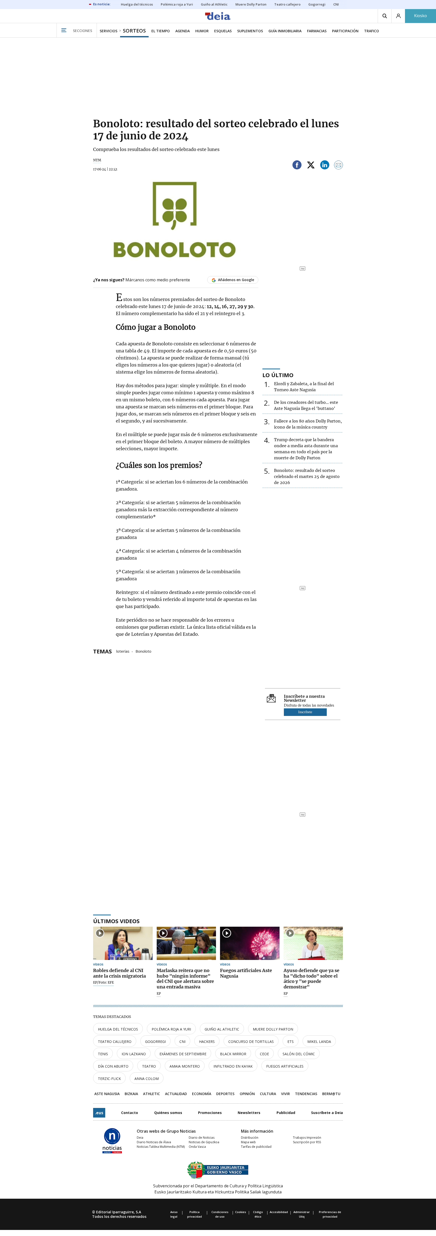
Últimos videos (116, 921)
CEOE (264, 1053)
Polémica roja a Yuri (171, 1029)
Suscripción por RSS (307, 1142)
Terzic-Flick (109, 1078)
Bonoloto (143, 651)
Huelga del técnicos (118, 1029)
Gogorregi (155, 1041)
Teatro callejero (114, 1041)
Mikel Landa (319, 1041)
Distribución (249, 1137)
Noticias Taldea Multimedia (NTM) (161, 1146)
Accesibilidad (279, 1212)
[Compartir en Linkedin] (324, 165)
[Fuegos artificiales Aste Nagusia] (250, 943)
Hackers (207, 1041)
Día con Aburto (113, 1066)
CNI (182, 1041)
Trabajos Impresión (307, 1137)
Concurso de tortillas (251, 1041)
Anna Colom (146, 1078)
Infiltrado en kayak (233, 1066)
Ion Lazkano (134, 1053)
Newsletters (249, 1112)
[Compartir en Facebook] (297, 165)
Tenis (103, 1053)
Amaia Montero (185, 1066)
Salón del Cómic (299, 1053)
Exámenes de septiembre (182, 1053)
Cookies (240, 1212)
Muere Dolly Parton (273, 1029)
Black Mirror (233, 1053)
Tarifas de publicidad (256, 1146)
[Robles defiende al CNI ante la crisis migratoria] (123, 943)
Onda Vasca (197, 1146)
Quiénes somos (168, 1112)
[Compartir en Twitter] (310, 165)
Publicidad (286, 1112)
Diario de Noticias (201, 1137)
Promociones (210, 1112)
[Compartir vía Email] (338, 165)
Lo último (277, 375)
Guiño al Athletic (222, 1029)
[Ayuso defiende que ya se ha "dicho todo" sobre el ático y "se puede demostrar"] (313, 943)
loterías (122, 651)
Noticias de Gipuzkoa (204, 1142)
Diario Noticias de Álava (154, 1142)
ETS (290, 1041)
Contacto (129, 1112)
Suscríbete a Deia (327, 1112)
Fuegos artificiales (285, 1066)
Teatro (149, 1066)
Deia (140, 1137)
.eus (99, 1113)
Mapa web (248, 1142)
